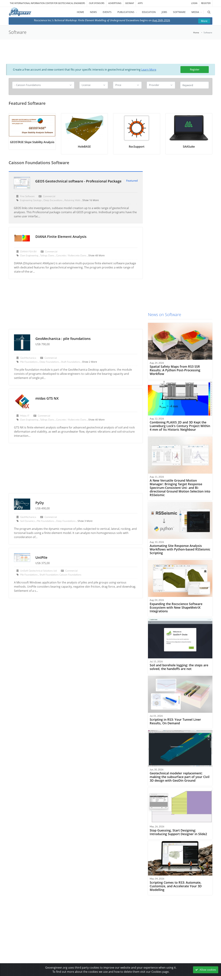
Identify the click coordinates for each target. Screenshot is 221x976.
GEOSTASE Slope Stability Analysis (32, 142)
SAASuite (189, 146)
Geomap (129, 3)
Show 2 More (89, 361)
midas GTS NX (47, 398)
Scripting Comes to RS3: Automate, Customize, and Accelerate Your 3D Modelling (176, 886)
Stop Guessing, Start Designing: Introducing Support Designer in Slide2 (178, 832)
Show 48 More (96, 255)
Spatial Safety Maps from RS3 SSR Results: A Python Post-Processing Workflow (175, 370)
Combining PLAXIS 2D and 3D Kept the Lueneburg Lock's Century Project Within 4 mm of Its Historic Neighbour (180, 426)
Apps (140, 3)
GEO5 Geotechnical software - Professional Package (78, 181)
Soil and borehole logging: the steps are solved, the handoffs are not (179, 667)
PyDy (39, 502)
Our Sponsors (96, 3)
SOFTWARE (179, 12)
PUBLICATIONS (125, 12)
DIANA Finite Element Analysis (61, 236)
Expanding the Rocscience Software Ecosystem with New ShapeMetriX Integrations (176, 607)
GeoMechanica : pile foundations (63, 338)
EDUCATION (149, 12)
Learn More (148, 69)
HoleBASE (84, 146)
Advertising (114, 3)
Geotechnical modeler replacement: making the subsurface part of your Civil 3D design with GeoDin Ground (179, 776)
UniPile (41, 557)
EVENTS (107, 12)
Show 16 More (90, 200)
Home (196, 32)
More (204, 21)
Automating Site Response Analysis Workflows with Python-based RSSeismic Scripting (180, 549)
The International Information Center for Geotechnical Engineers (47, 3)
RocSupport (136, 146)
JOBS (164, 12)
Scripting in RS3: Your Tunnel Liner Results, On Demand (175, 721)
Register (194, 69)
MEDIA (195, 12)
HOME (80, 12)
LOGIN (194, 3)
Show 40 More (96, 419)
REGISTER (205, 3)
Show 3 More (85, 521)
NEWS (93, 12)
